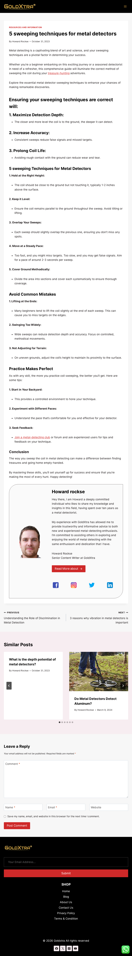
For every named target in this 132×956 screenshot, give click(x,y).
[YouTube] (75, 948)
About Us (66, 902)
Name (10, 807)
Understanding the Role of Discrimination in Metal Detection (32, 617)
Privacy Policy (66, 913)
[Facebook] (56, 948)
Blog (66, 896)
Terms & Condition (66, 918)
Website (96, 807)
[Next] (123, 686)
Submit (66, 873)
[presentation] (98, 671)
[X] (63, 948)
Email (52, 807)
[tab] (59, 722)
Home (66, 891)
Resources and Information (25, 27)
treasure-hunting (59, 73)
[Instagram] (69, 948)
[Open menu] (125, 6)
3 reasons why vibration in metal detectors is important (99, 617)
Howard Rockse (20, 41)
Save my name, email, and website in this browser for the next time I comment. (53, 816)
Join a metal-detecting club (32, 437)
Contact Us (66, 907)
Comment (12, 763)
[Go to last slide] (9, 686)
